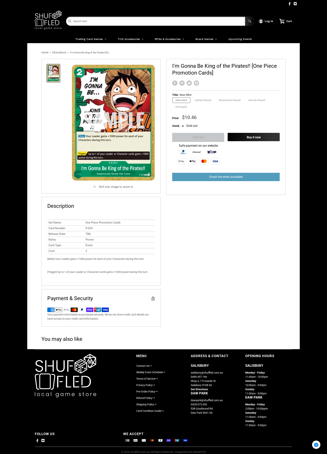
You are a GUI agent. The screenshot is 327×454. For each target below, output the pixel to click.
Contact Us (142, 365)
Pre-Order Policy (145, 391)
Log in (269, 21)
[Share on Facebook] (175, 83)
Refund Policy (144, 397)
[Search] (249, 21)
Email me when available (226, 176)
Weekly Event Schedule (149, 372)
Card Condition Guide (148, 410)
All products (59, 52)
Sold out (198, 137)
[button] (316, 445)
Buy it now (254, 137)
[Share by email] (196, 83)
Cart (289, 21)
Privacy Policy (144, 385)
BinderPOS (199, 451)
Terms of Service (145, 378)
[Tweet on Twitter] (189, 83)
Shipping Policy (145, 404)
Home (44, 52)
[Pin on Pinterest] (182, 83)
